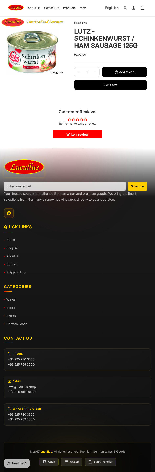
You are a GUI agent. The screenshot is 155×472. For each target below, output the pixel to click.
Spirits (11, 316)
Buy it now (111, 84)
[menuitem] (83, 8)
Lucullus (46, 451)
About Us (13, 256)
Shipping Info (16, 272)
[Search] (125, 7)
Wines (11, 299)
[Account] (133, 7)
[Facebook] (9, 213)
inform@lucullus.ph (22, 392)
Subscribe (137, 186)
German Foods (16, 324)
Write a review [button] (77, 134)
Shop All (12, 248)
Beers (10, 308)
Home (10, 240)
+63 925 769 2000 (21, 364)
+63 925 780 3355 (21, 359)
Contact (12, 264)
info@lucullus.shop (22, 387)
